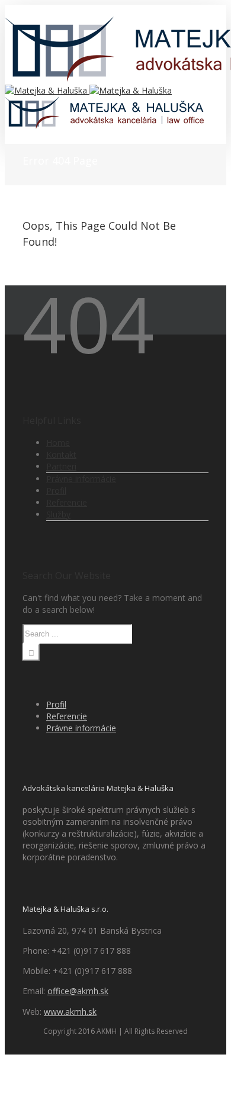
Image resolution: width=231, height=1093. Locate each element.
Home (58, 442)
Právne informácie (81, 478)
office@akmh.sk (77, 990)
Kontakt (61, 454)
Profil (56, 490)
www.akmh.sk (70, 1011)
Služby (58, 514)
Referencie (66, 502)
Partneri (61, 466)
